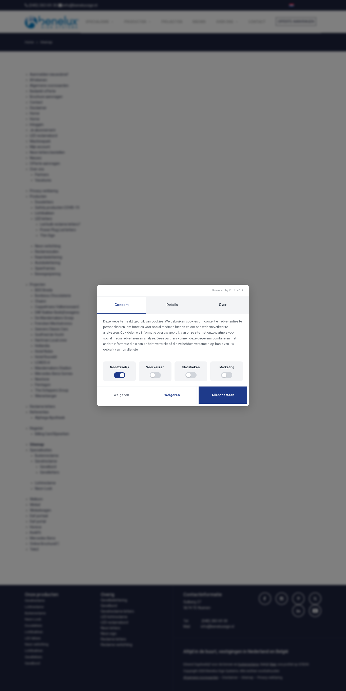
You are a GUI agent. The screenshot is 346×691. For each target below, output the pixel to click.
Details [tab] (172, 305)
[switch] (119, 375)
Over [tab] (223, 305)
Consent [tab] (121, 305)
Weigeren (121, 395)
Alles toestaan (223, 395)
